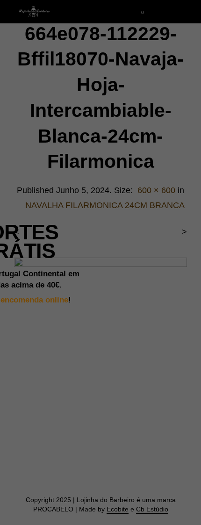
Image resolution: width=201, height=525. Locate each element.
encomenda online (34, 299)
